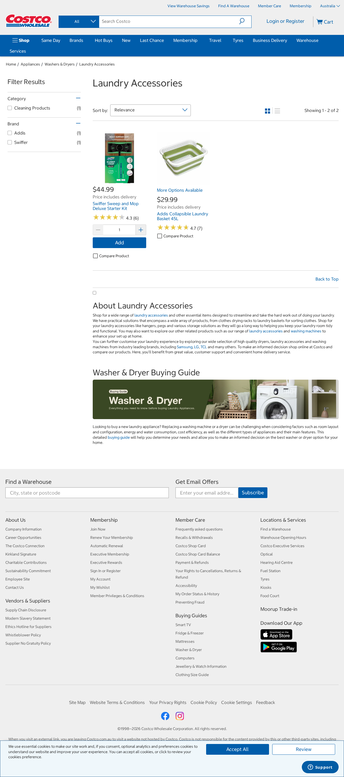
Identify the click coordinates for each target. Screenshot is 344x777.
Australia (327, 5)
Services (18, 51)
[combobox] (78, 21)
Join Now (97, 529)
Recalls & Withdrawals (194, 537)
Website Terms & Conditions (117, 702)
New (126, 40)
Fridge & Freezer (189, 633)
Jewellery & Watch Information (201, 666)
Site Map (77, 702)
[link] (119, 182)
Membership (185, 40)
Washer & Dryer (188, 649)
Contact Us (14, 587)
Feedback (265, 702)
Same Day (50, 40)
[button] (245, 21)
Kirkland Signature (20, 554)
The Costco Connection (25, 545)
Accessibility (186, 585)
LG (196, 346)
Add (119, 242)
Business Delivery (270, 40)
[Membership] (199, 40)
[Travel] (222, 40)
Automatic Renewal (106, 545)
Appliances (30, 64)
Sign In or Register (105, 570)
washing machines (306, 331)
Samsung (184, 346)
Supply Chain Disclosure (25, 610)
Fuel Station (270, 570)
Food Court (269, 595)
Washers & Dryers (60, 64)
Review (303, 749)
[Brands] (84, 40)
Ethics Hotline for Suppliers (28, 626)
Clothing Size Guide (192, 674)
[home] (28, 20)
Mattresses (185, 641)
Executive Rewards (106, 562)
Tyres (238, 40)
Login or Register (285, 21)
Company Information (23, 529)
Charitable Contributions (26, 562)
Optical (266, 554)
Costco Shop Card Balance (197, 554)
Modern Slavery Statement (28, 618)
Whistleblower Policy (23, 635)
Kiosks (265, 587)
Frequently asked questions (199, 529)
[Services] (27, 51)
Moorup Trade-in (278, 609)
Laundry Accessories (97, 64)
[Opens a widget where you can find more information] (320, 767)
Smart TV (183, 624)
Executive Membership (109, 554)
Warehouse (307, 40)
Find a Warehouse (28, 481)
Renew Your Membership (111, 537)
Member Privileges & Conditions (117, 595)
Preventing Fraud (190, 602)
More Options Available (180, 190)
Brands (76, 40)
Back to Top (327, 279)
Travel (215, 40)
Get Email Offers (196, 481)
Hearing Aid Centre (276, 562)
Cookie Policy (204, 702)
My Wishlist (100, 587)
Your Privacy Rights (168, 702)
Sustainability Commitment (28, 570)
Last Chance (152, 40)
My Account (100, 579)
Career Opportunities (23, 537)
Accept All (237, 749)
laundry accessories (151, 315)
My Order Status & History (197, 593)
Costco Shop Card (190, 545)
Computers (185, 658)
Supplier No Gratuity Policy (28, 643)
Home (11, 64)
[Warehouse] (319, 40)
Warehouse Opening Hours (283, 537)
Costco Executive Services (282, 545)
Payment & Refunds (192, 562)
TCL (203, 346)
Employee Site (17, 579)
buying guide (119, 437)
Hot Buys (104, 40)
